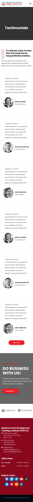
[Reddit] (16, 484)
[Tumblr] (21, 484)
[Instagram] (26, 479)
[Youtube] (21, 479)
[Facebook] (7, 479)
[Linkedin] (16, 479)
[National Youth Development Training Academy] (11, 3)
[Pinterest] (12, 484)
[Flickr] (7, 484)
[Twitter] (12, 479)
